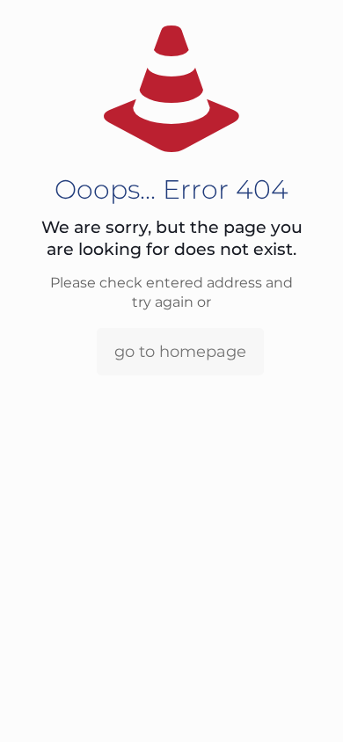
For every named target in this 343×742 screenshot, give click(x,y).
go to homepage (180, 351)
